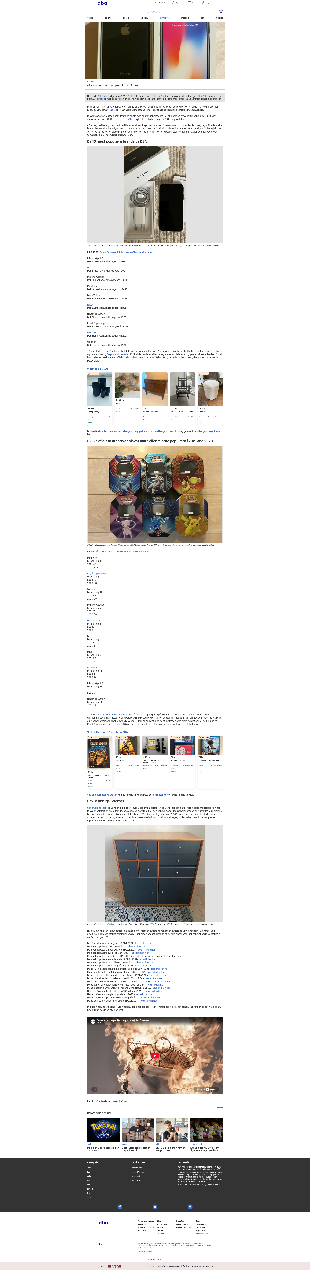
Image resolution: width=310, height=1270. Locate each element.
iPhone (132, 119)
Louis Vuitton (94, 620)
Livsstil (165, 18)
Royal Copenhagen (97, 573)
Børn (108, 18)
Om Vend (136, 1176)
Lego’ (112, 110)
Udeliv (145, 18)
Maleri (118, 403)
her (125, 1101)
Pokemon (92, 332)
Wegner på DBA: (97, 369)
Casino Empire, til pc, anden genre (99, 776)
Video (219, 18)
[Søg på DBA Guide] (221, 12)
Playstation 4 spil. (178, 760)
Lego (89, 267)
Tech (90, 18)
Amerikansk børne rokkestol (182, 412)
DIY (202, 18)
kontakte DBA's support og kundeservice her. (203, 1184)
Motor (185, 18)
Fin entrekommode (150, 412)
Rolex (90, 304)
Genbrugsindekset (97, 807)
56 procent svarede (117, 354)
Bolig (125, 18)
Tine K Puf (202, 412)
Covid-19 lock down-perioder (111, 714)
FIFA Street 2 (121, 760)
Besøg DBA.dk (138, 1180)
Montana (92, 667)
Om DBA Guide (138, 1172)
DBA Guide (155, 11)
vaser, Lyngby (93, 412)
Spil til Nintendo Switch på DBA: (107, 732)
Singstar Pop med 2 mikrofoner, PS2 (151, 761)
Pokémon (103, 96)
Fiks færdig (137, 1167)
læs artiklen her (143, 943)
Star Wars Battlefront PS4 (209, 760)
